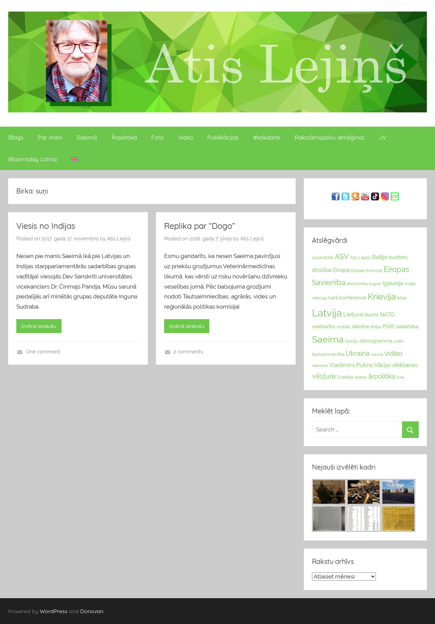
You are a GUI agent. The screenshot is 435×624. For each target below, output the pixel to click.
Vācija (382, 365)
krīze (401, 298)
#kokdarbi (266, 137)
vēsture (324, 376)
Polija (376, 327)
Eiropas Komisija (366, 270)
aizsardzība (322, 257)
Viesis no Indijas (45, 226)
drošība (322, 270)
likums (371, 314)
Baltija (379, 257)
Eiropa (341, 270)
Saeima (328, 339)
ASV (342, 257)
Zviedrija (345, 377)
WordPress (54, 611)
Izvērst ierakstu (38, 326)
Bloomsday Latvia (32, 159)
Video (185, 137)
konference (352, 297)
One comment (43, 352)
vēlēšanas (404, 365)
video (393, 353)
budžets (398, 257)
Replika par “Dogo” (199, 226)
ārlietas (361, 377)
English (375, 283)
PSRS (388, 326)
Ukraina (358, 353)
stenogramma (375, 341)
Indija (410, 283)
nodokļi (343, 327)
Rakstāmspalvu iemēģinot (329, 137)
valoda (377, 354)
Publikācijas (223, 137)
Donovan (91, 611)
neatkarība (323, 326)
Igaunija (393, 283)
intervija (319, 298)
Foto (157, 137)
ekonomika (357, 283)
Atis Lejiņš (118, 239)
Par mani (50, 137)
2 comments (188, 352)
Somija (351, 341)
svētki (398, 341)
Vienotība (320, 366)
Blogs (15, 137)
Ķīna (400, 377)
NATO (387, 314)
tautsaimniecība (328, 354)
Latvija (327, 313)
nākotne (360, 326)
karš (333, 298)
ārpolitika (381, 376)
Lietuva (353, 314)
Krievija (382, 296)
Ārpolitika (124, 137)
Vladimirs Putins (351, 365)
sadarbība (407, 326)
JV (382, 137)
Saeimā (87, 137)
